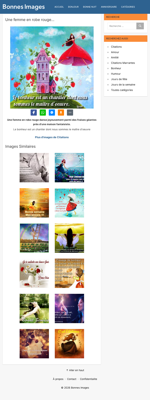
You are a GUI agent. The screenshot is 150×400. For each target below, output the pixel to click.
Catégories (128, 6)
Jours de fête (119, 79)
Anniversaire (109, 6)
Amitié (115, 57)
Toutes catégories (122, 90)
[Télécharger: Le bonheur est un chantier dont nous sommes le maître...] (61, 112)
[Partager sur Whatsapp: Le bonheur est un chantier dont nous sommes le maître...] (43, 112)
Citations (116, 46)
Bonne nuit (90, 6)
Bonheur (116, 68)
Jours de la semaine (123, 84)
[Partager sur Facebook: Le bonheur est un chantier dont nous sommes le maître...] (34, 112)
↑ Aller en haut (75, 370)
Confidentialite (88, 379)
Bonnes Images (80, 387)
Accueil (59, 6)
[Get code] (70, 112)
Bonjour (73, 6)
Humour (116, 73)
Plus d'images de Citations (52, 137)
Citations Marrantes (123, 62)
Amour (115, 52)
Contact (71, 379)
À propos (58, 379)
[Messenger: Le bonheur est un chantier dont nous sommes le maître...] (52, 112)
